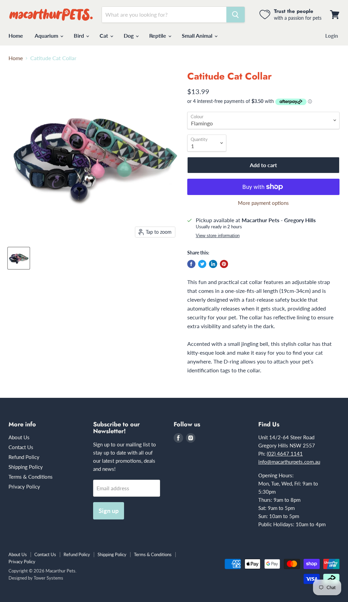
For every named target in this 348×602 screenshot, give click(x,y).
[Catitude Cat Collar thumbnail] (19, 258)
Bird (79, 35)
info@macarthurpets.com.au (289, 462)
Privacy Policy (24, 486)
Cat (104, 35)
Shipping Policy (25, 467)
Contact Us (20, 447)
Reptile (158, 35)
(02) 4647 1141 (285, 453)
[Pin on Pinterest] (224, 264)
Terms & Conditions (30, 477)
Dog (129, 35)
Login (331, 36)
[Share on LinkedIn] (213, 264)
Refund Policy (23, 457)
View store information (218, 235)
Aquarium (47, 35)
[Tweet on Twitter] (202, 264)
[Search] (235, 14)
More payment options (263, 203)
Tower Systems (48, 578)
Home (15, 35)
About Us (19, 437)
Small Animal (198, 35)
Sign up (109, 510)
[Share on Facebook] (191, 264)
